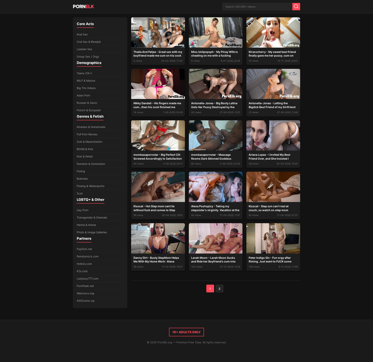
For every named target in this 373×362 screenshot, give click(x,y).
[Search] (296, 6)
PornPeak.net (85, 286)
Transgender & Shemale (92, 217)
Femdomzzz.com (87, 256)
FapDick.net (84, 249)
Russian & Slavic (87, 102)
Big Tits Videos (86, 88)
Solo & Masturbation (89, 141)
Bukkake (82, 178)
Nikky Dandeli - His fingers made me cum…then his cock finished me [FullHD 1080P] (157, 106)
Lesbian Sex (84, 49)
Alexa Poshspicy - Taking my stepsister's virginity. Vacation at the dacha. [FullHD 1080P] (215, 210)
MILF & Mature (86, 80)
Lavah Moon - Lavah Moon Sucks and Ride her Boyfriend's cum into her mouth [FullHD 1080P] (213, 261)
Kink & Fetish (85, 156)
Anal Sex (82, 34)
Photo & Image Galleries (92, 232)
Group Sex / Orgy (88, 56)
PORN (83, 6)
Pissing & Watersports (90, 186)
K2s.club (82, 271)
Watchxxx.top (85, 293)
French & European (89, 110)
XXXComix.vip (86, 300)
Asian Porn (83, 95)
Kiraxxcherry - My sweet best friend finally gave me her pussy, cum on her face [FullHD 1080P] (272, 55)
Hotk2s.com (84, 263)
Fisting (81, 171)
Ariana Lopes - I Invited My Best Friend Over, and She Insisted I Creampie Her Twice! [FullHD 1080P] (272, 158)
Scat (80, 193)
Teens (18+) (84, 73)
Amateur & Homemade (91, 127)
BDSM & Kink (85, 149)
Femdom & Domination (91, 163)
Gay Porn (82, 210)
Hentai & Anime (86, 224)
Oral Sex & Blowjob (89, 41)
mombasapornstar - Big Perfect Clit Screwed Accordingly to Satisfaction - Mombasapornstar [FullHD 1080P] (157, 158)
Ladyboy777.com (87, 278)
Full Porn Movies (87, 134)
